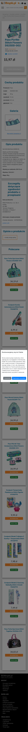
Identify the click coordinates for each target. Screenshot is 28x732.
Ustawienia (7, 378)
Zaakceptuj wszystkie (19, 378)
